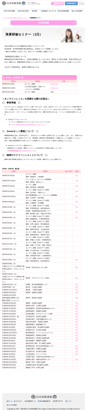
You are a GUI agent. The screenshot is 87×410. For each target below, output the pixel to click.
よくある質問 (77, 11)
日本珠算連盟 (21, 4)
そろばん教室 (9, 11)
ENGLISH (81, 4)
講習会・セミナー (23, 17)
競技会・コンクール (47, 11)
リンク (81, 2)
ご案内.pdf (54, 84)
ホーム (5, 17)
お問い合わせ (71, 3)
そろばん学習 (23, 11)
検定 (34, 11)
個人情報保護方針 (44, 401)
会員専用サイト (57, 3)
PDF (76, 175)
